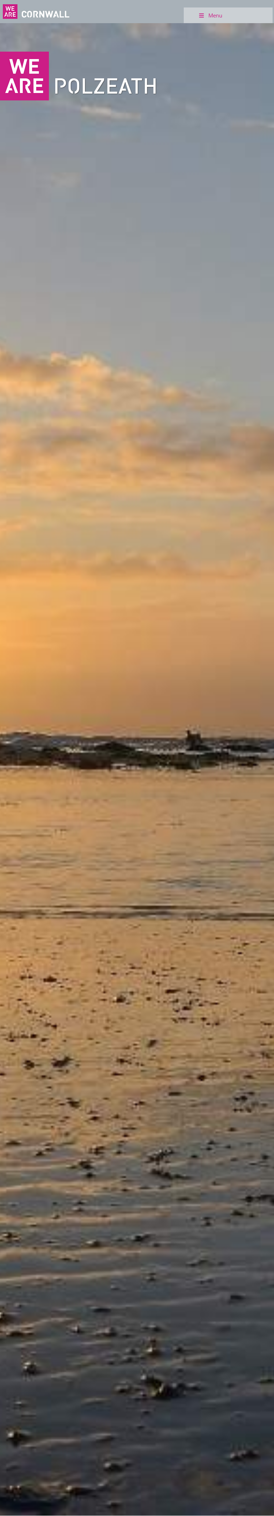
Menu (215, 15)
